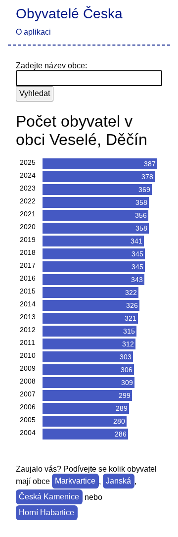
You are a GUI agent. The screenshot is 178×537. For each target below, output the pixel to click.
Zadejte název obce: (51, 65)
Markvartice (75, 481)
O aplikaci (33, 32)
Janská (118, 481)
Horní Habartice (46, 513)
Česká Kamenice (49, 497)
